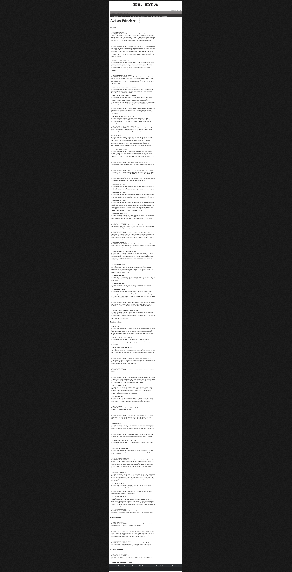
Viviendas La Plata (116, 565)
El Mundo (116, 16)
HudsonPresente (132, 565)
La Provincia (131, 16)
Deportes (158, 16)
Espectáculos (164, 16)
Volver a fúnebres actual (121, 562)
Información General (140, 16)
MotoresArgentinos (154, 565)
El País (121, 16)
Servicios (126, 13)
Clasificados (113, 13)
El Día (119, 568)
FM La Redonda (143, 565)
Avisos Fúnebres (120, 13)
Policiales (152, 16)
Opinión (147, 16)
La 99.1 (124, 565)
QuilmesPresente (175, 565)
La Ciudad (126, 16)
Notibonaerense (164, 565)
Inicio (112, 16)
